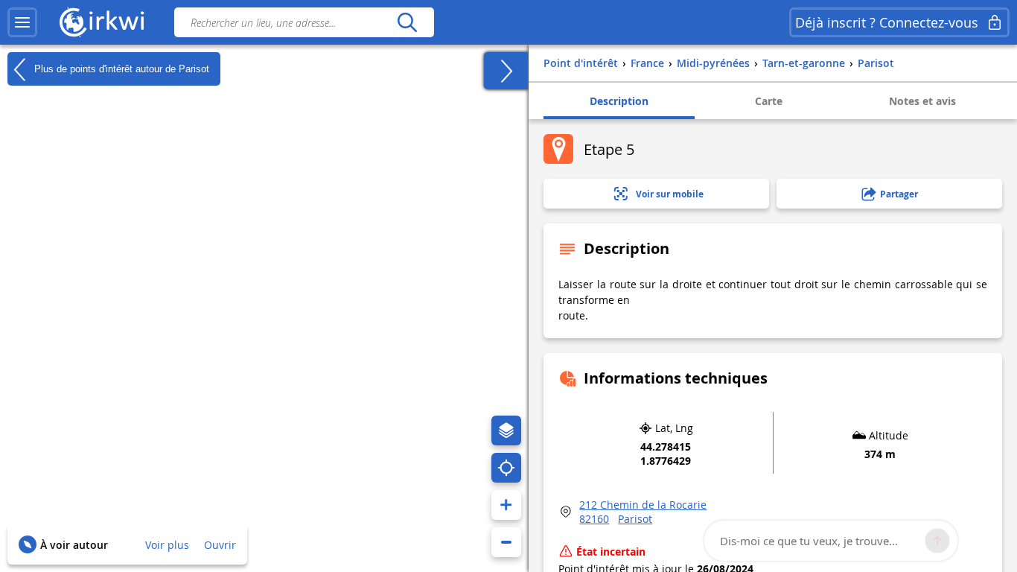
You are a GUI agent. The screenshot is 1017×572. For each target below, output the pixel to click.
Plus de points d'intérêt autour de (120, 68)
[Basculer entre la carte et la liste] (506, 70)
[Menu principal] (22, 22)
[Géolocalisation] (506, 468)
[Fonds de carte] (506, 430)
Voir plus (167, 545)
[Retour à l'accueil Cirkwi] (102, 22)
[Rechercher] (407, 22)
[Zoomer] (506, 505)
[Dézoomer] (506, 542)
